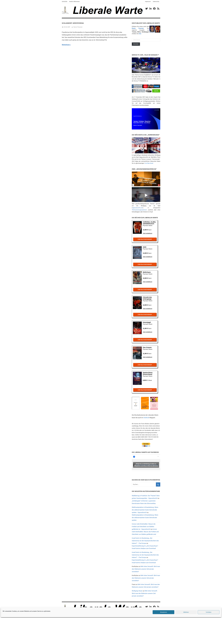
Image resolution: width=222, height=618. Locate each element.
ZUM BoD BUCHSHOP (145, 239)
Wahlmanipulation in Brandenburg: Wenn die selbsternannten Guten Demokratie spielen (145, 517)
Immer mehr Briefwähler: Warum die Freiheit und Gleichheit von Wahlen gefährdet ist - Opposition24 (143, 526)
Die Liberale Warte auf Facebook (145, 452)
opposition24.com (137, 208)
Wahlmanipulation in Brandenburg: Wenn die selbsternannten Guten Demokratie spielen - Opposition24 (145, 509)
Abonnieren (136, 44)
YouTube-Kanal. (149, 163)
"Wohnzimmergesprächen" (139, 210)
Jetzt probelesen (147, 233)
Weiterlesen (66, 45)
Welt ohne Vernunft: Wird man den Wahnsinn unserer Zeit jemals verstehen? (146, 569)
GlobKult (146, 417)
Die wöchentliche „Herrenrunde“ (146, 135)
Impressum (148, 1)
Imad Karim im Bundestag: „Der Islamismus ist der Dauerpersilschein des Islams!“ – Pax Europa (145, 540)
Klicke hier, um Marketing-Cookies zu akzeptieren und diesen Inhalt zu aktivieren (146, 465)
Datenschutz (156, 1)
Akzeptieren (163, 612)
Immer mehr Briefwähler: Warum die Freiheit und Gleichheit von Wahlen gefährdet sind (145, 531)
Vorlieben (208, 612)
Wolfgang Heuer (137, 591)
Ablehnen (186, 612)
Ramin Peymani (77, 27)
